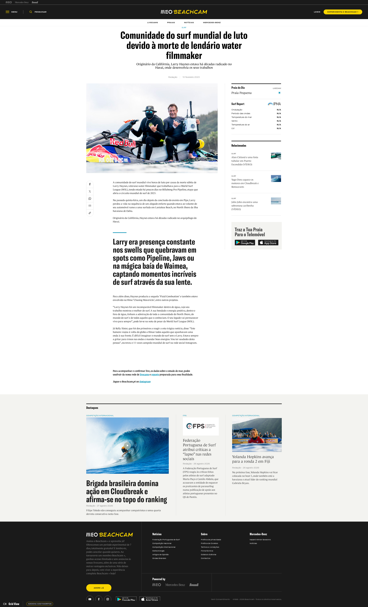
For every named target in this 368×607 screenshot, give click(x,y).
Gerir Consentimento (220, 599)
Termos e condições (210, 547)
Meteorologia (158, 551)
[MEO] (9, 2)
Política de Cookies (209, 543)
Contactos (205, 558)
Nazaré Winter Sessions (260, 540)
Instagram (145, 381)
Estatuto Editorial (208, 554)
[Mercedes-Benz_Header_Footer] (22, 2)
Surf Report (237, 104)
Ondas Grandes (159, 558)
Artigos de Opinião (160, 554)
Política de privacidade (211, 540)
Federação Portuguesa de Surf (166, 540)
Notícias (253, 543)
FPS (184, 416)
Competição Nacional (161, 543)
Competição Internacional (100, 416)
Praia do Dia (238, 87)
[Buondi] (35, 2)
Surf (233, 154)
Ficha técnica (207, 551)
